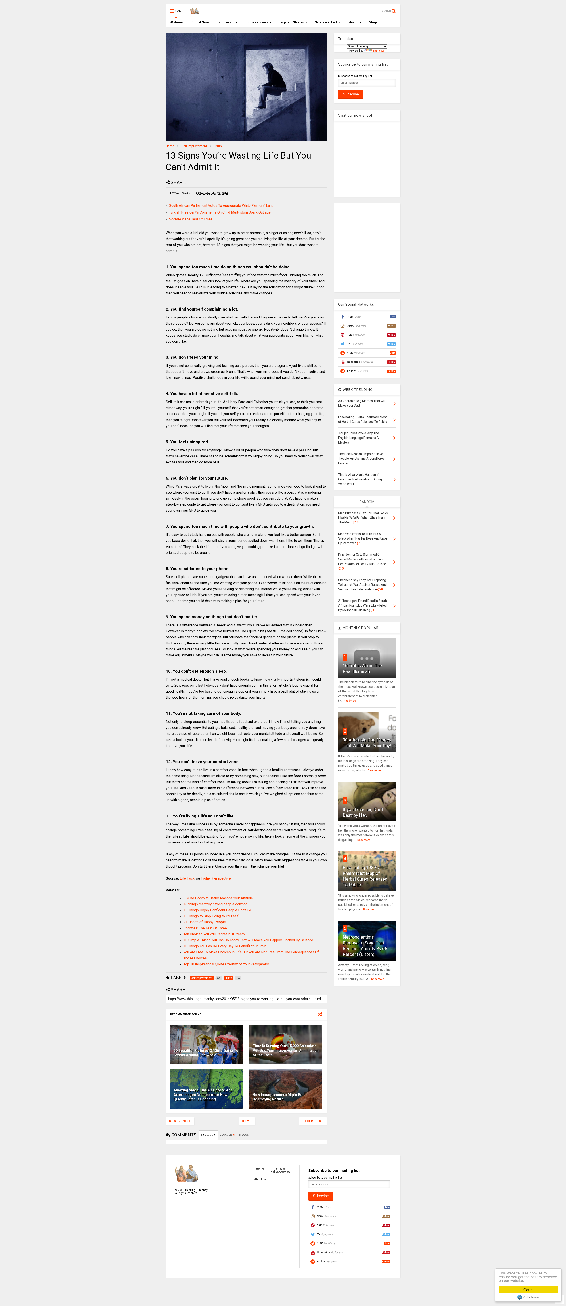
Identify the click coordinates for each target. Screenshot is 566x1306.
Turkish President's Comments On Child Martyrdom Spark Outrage (220, 212)
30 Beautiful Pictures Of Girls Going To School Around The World (206, 1052)
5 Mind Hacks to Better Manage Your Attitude (218, 898)
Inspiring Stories (291, 22)
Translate (378, 50)
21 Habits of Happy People (205, 922)
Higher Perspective (216, 878)
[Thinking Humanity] (194, 12)
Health (353, 22)
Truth (218, 146)
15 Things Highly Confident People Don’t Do (217, 910)
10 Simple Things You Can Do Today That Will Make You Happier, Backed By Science (248, 940)
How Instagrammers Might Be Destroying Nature (277, 1097)
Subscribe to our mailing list (355, 76)
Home (178, 22)
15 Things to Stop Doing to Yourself (211, 916)
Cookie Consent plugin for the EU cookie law (528, 1297)
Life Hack (187, 878)
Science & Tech (326, 22)
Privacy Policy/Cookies (280, 1170)
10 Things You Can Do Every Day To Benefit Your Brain (225, 946)
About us (260, 1179)
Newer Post (180, 1121)
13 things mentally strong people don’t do (215, 904)
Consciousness (256, 22)
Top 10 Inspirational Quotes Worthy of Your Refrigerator (226, 964)
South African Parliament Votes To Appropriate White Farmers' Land (221, 205)
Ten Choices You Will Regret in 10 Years (214, 934)
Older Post (312, 1121)
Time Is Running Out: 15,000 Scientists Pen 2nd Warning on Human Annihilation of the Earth (286, 1050)
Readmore (350, 700)
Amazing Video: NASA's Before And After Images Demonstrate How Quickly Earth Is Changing (203, 1094)
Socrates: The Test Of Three (190, 219)
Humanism (226, 22)
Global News (200, 22)
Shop (373, 22)
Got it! (528, 1289)
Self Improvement (194, 146)
